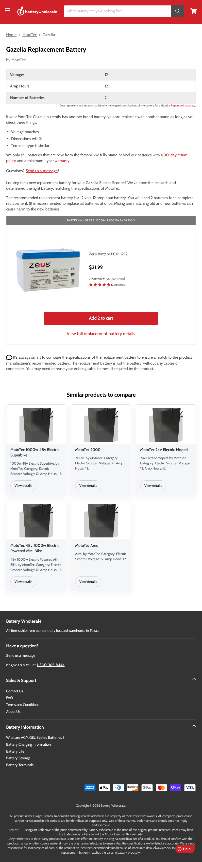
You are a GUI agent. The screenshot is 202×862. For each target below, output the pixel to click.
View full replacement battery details (101, 333)
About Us (13, 711)
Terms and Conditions (22, 704)
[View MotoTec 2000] (101, 425)
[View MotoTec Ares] (101, 520)
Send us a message (42, 170)
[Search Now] (177, 11)
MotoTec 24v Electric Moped (164, 449)
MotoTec (18, 60)
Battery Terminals (20, 765)
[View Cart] (193, 10)
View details (23, 485)
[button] (138, 285)
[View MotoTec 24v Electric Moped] (166, 425)
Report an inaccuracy (183, 105)
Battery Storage (18, 758)
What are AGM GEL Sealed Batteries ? (35, 737)
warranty (62, 160)
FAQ (9, 698)
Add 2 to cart (101, 318)
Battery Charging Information (28, 744)
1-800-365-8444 (51, 665)
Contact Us (14, 691)
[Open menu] (7, 10)
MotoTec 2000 (88, 449)
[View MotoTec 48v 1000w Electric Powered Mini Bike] (36, 520)
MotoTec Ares (86, 545)
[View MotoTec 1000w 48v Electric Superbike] (36, 425)
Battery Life (15, 751)
